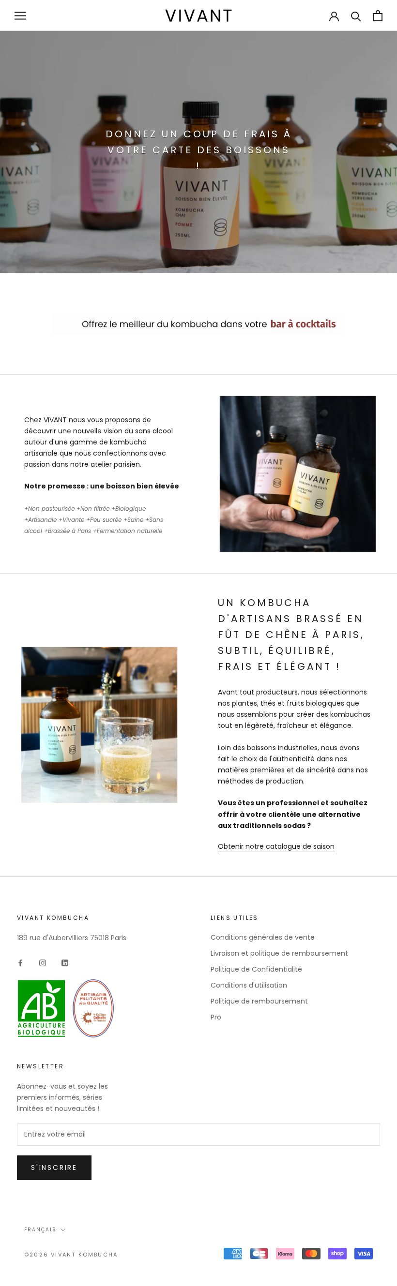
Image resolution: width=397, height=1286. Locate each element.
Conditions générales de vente (263, 937)
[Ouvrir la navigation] (20, 16)
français (40, 1229)
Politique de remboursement (259, 1001)
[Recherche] (356, 16)
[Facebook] (20, 962)
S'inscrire (54, 1167)
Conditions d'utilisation (249, 985)
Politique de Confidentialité (256, 969)
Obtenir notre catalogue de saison (276, 846)
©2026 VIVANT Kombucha (71, 1254)
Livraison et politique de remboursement (279, 953)
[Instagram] (42, 962)
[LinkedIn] (64, 962)
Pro (216, 1017)
